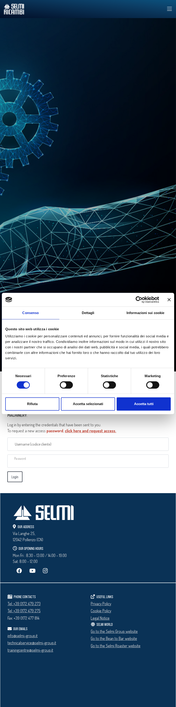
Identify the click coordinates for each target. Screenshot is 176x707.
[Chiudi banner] (169, 299)
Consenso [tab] (30, 313)
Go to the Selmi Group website (114, 631)
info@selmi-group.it (23, 635)
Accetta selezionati (88, 404)
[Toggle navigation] (170, 9)
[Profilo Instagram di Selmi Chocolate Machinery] (45, 570)
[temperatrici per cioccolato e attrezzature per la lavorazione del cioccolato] (38, 9)
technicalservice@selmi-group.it (32, 642)
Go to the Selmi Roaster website (115, 645)
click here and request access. (90, 430)
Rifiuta (32, 404)
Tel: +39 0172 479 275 (24, 610)
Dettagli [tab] (88, 313)
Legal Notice (100, 618)
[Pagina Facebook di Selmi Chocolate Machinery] (19, 570)
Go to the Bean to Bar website (114, 638)
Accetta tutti (144, 404)
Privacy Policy (101, 603)
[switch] (66, 385)
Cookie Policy (101, 610)
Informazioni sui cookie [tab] (145, 313)
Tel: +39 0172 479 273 (24, 603)
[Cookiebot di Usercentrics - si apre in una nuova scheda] (139, 299)
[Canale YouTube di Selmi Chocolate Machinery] (32, 570)
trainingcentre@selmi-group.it (30, 650)
